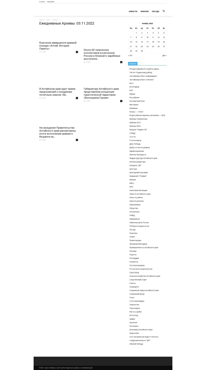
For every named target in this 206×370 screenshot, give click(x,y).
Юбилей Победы (136, 344)
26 (159, 46)
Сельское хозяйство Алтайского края (144, 276)
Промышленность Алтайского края (143, 247)
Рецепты (132, 254)
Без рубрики (134, 97)
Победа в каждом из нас (139, 226)
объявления (134, 212)
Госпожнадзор (135, 140)
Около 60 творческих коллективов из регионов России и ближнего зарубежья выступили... (102, 54)
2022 (48, 20)
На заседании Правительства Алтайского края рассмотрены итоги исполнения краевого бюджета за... (57, 132)
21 (131, 46)
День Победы (134, 144)
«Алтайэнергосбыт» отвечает (141, 79)
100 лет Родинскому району (140, 72)
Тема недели (134, 308)
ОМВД (132, 215)
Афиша (132, 94)
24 (147, 46)
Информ (145, 11)
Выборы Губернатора (138, 119)
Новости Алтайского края (140, 194)
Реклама (132, 251)
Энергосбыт (134, 333)
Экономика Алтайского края (140, 329)
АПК (131, 90)
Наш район (50, 1)
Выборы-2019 (135, 122)
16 (142, 42)
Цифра (132, 319)
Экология (133, 322)
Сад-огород (134, 272)
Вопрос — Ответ (136, 112)
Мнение (132, 179)
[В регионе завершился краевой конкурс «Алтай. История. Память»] (58, 34)
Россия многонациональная (140, 269)
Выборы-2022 (135, 126)
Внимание (133, 108)
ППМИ (132, 237)
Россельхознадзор (137, 265)
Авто (131, 83)
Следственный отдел (138, 279)
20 (164, 42)
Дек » (164, 55)
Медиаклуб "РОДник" (138, 176)
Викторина (133, 104)
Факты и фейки (135, 312)
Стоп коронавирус (136, 301)
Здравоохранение (136, 151)
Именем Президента (137, 154)
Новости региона (136, 201)
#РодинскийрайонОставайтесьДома (144, 69)
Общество (133, 208)
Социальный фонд (136, 294)
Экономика (133, 326)
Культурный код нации (138, 172)
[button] (164, 11)
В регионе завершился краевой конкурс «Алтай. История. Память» (58, 45)
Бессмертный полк (137, 101)
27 (164, 46)
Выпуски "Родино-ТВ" (138, 129)
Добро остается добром (139, 147)
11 (153, 37)
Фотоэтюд (133, 315)
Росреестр (133, 262)
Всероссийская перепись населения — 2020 (147, 115)
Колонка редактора (137, 162)
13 (164, 37)
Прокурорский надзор (138, 244)
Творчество (134, 304)
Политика (133, 233)
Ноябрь (55, 20)
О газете (42, 1)
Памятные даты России (139, 222)
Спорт (131, 297)
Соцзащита (134, 287)
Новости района (136, 197)
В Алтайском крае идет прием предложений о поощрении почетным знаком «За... (57, 91)
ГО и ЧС (132, 137)
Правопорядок (135, 240)
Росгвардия (134, 258)
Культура (133, 169)
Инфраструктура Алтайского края (143, 158)
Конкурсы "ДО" (135, 165)
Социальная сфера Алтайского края (144, 290)
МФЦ (131, 183)
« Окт (130, 55)
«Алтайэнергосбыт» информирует (143, 76)
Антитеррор (134, 87)
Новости (133, 11)
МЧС (131, 187)
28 (131, 51)
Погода (155, 11)
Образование (134, 204)
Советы (132, 283)
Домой (41, 20)
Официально (134, 219)
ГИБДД (132, 133)
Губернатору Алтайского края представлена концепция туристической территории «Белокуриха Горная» (101, 93)
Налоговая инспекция (138, 190)
